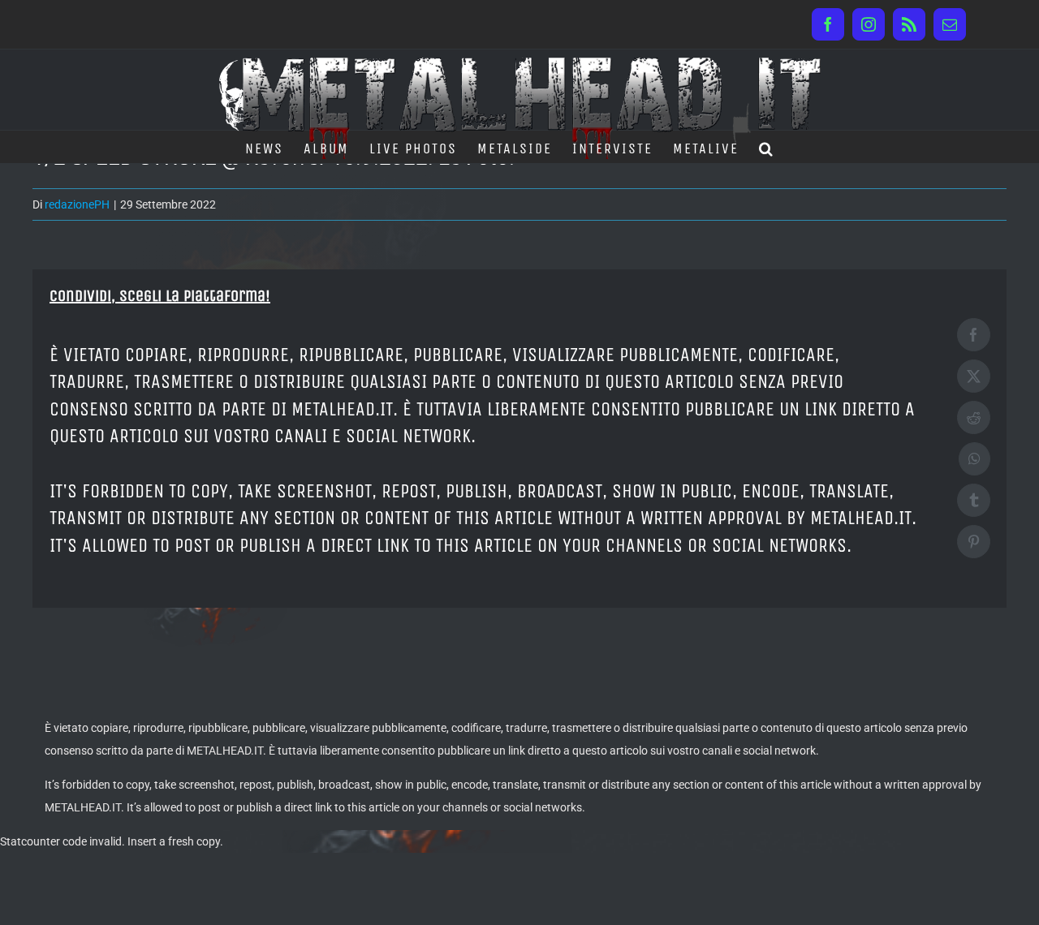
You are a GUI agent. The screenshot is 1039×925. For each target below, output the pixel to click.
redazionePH (77, 204)
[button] (766, 147)
